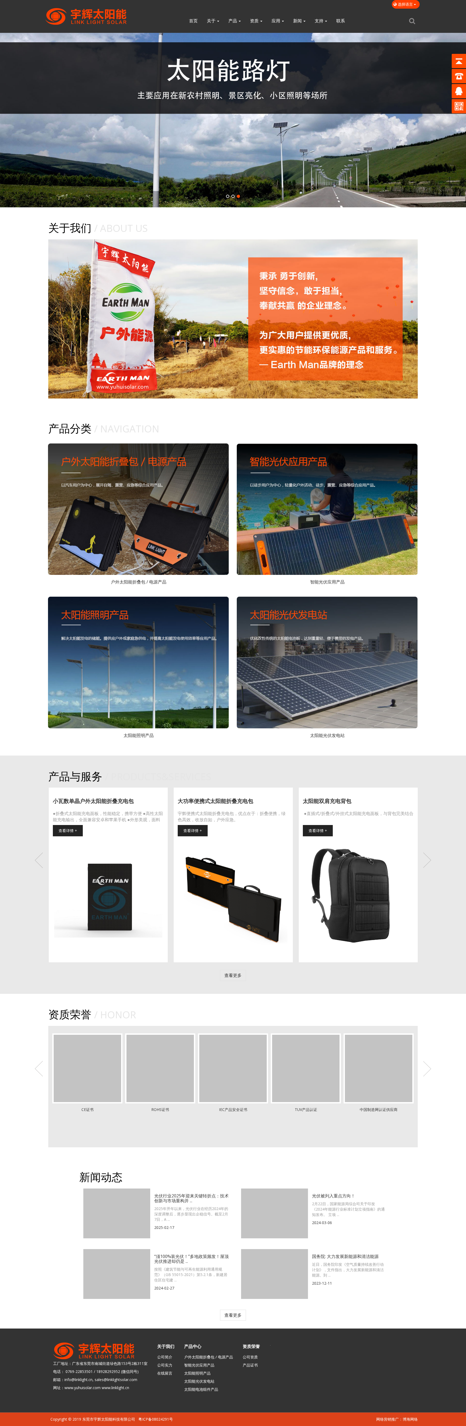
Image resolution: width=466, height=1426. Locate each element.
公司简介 (164, 1357)
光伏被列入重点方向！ (333, 1196)
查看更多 (233, 976)
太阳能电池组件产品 (201, 1389)
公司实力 (164, 1365)
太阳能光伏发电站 (199, 1381)
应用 (276, 21)
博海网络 (410, 1419)
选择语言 (405, 4)
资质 (255, 21)
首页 (193, 21)
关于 (212, 21)
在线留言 (164, 1373)
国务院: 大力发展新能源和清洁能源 (345, 1257)
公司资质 (250, 1357)
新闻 (298, 21)
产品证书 (250, 1365)
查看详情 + (68, 831)
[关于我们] (233, 318)
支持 (319, 21)
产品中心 (192, 1347)
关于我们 (165, 1347)
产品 (233, 21)
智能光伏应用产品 (199, 1365)
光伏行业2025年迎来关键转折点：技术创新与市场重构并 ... (191, 1198)
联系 (340, 21)
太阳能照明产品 (197, 1373)
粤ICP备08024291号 (155, 1419)
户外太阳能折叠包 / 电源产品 (208, 1357)
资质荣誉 (251, 1347)
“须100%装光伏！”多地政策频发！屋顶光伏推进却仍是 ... (191, 1259)
